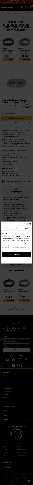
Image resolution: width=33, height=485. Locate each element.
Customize (16, 260)
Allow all (16, 254)
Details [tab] (17, 228)
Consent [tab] (6, 228)
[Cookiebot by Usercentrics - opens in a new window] (24, 224)
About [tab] (27, 228)
